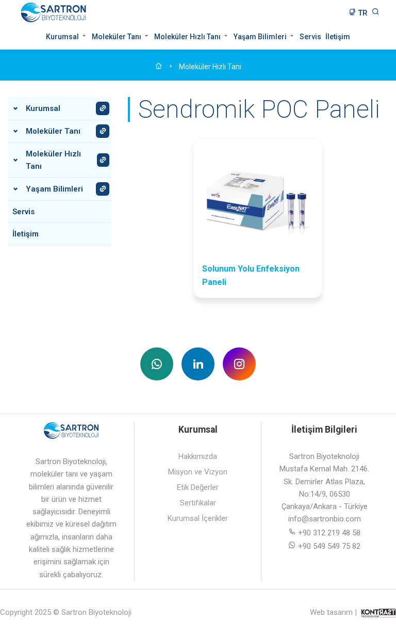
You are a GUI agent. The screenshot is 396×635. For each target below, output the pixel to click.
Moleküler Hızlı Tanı (188, 37)
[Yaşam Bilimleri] (102, 189)
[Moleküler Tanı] (102, 131)
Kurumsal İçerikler (198, 518)
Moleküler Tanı (117, 37)
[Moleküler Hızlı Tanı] (103, 160)
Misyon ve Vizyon (197, 472)
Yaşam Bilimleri (261, 37)
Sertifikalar (198, 502)
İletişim (337, 37)
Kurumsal (63, 37)
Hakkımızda (197, 456)
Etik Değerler (198, 487)
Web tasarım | (333, 612)
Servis (310, 37)
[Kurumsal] (102, 108)
